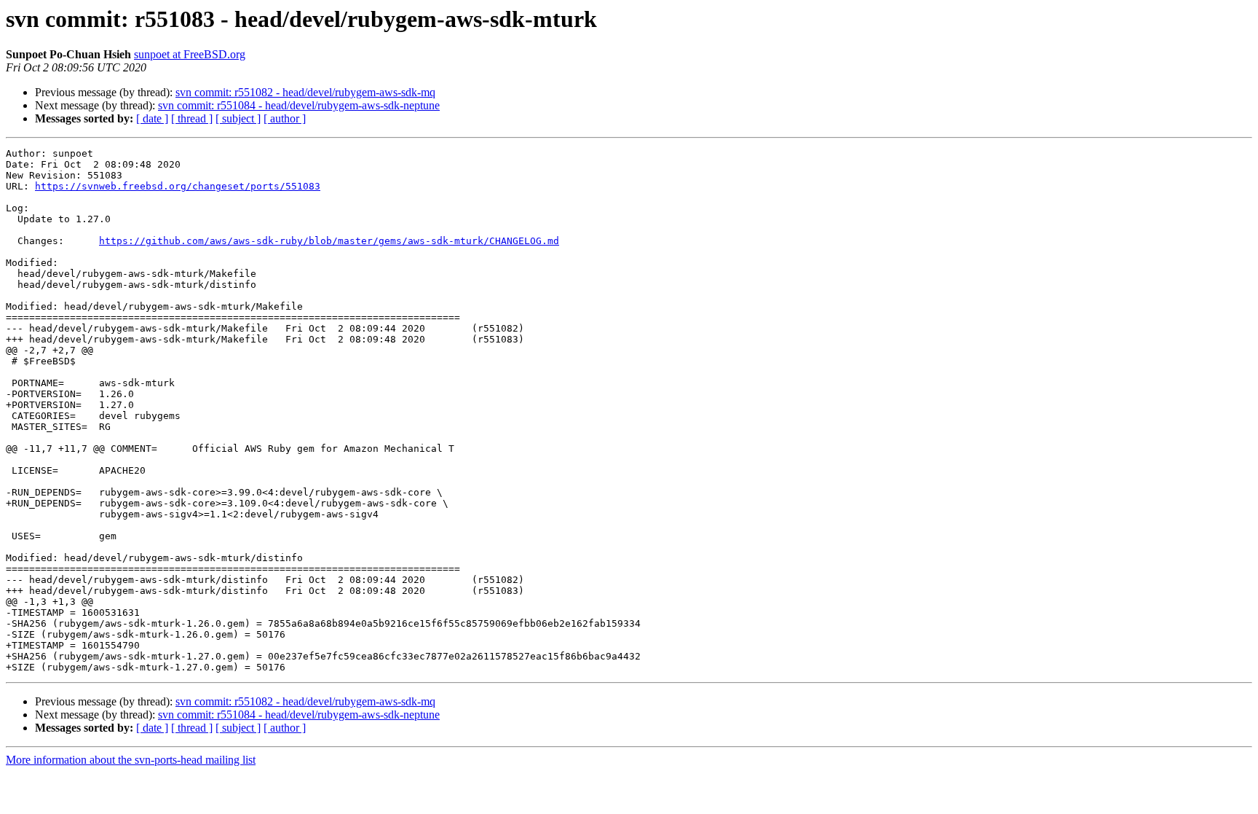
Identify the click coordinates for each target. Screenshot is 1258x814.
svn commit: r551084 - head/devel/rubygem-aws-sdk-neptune (299, 105)
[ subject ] (238, 118)
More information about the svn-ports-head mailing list (131, 760)
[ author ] (285, 118)
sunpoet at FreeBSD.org (189, 54)
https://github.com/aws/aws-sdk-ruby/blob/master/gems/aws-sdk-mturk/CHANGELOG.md (329, 240)
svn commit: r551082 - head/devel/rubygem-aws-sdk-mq (305, 92)
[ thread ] (192, 118)
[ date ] (152, 118)
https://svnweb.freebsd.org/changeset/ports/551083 (177, 186)
